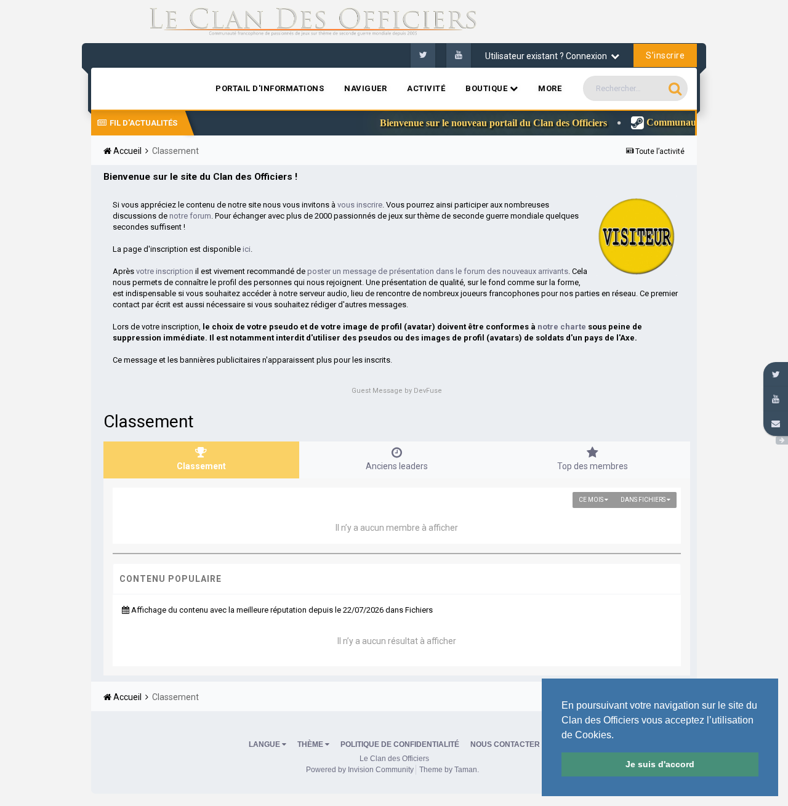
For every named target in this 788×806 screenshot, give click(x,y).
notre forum (190, 215)
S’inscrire (665, 55)
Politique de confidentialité (399, 744)
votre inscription (164, 271)
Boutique (487, 88)
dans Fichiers (644, 499)
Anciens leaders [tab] (397, 466)
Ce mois (592, 499)
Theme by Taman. (449, 769)
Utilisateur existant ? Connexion (548, 56)
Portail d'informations (269, 88)
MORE (549, 88)
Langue (265, 744)
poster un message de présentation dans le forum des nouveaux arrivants (437, 271)
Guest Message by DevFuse (397, 391)
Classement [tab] (201, 466)
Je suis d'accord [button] (659, 764)
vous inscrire (359, 204)
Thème (311, 744)
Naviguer (365, 88)
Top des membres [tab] (592, 466)
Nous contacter (505, 744)
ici (247, 249)
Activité (426, 88)
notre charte (561, 326)
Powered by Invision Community (360, 769)
